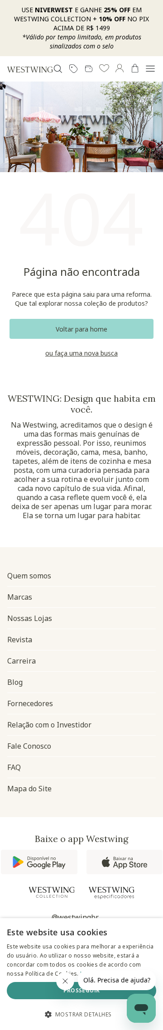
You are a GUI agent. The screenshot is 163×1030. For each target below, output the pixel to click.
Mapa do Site (29, 789)
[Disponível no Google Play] (39, 862)
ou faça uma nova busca (81, 353)
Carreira (21, 661)
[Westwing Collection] (51, 892)
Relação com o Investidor (49, 725)
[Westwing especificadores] (111, 893)
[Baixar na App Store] (124, 862)
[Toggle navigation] (150, 68)
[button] (104, 69)
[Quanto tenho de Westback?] (88, 68)
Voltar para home (81, 329)
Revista (19, 640)
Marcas (19, 597)
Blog (15, 682)
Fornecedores (30, 703)
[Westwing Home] (30, 69)
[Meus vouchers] (73, 68)
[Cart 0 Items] (134, 68)
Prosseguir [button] (81, 990)
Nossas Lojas (29, 618)
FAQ (14, 767)
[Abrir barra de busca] (58, 68)
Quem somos (29, 576)
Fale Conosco (29, 746)
